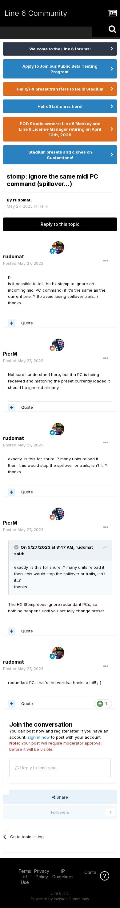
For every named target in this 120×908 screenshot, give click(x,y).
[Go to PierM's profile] (58, 345)
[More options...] (106, 261)
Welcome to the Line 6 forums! (60, 48)
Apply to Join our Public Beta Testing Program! (60, 69)
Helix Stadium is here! (60, 106)
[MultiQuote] (11, 323)
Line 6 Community (36, 13)
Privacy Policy (41, 873)
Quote (27, 322)
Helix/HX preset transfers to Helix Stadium (60, 89)
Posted (23, 263)
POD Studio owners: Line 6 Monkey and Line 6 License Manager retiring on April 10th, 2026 (60, 129)
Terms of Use (24, 876)
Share (61, 797)
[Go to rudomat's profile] (58, 247)
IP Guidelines (63, 873)
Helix (43, 206)
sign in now (39, 737)
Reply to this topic (60, 224)
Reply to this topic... (39, 767)
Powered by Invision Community (60, 899)
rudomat (21, 199)
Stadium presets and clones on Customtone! (60, 155)
